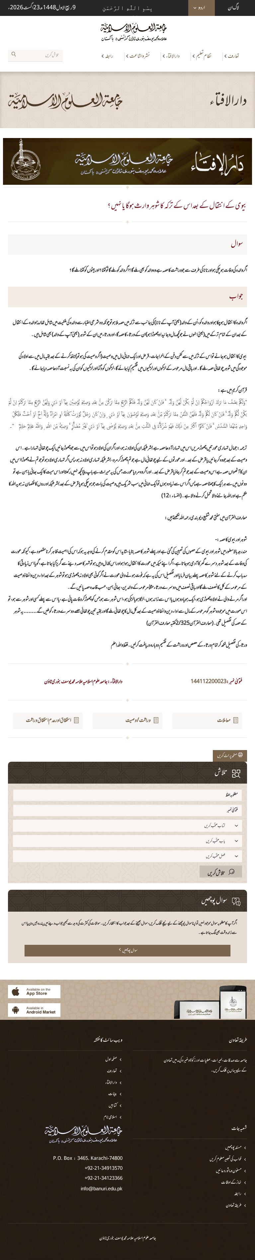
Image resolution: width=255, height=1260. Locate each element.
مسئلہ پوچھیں (233, 1148)
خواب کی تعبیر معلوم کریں (225, 1159)
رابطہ (109, 56)
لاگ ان (233, 8)
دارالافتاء (173, 56)
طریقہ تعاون (233, 1206)
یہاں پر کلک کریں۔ (223, 1070)
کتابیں (113, 1106)
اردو (201, 8)
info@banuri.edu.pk (102, 1188)
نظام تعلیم (204, 56)
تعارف (233, 56)
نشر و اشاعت (139, 56)
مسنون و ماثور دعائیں (228, 1171)
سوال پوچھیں (129, 951)
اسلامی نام (110, 1117)
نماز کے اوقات (231, 1183)
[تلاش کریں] (13, 55)
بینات (112, 1094)
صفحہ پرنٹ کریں (227, 756)
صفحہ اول (111, 1060)
